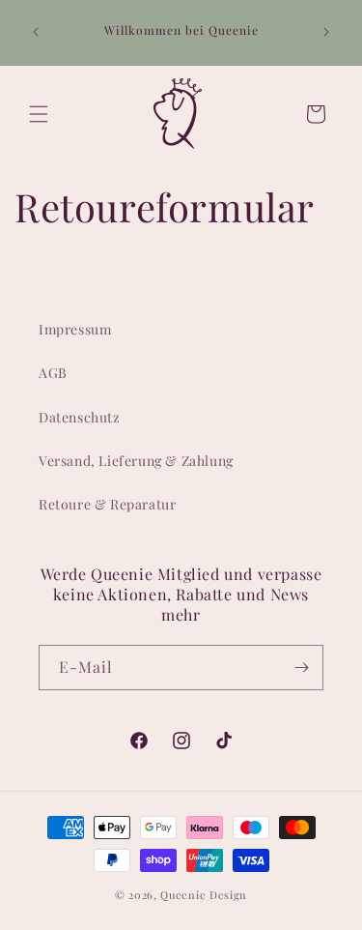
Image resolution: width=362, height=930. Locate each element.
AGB (53, 372)
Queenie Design (203, 894)
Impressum (75, 329)
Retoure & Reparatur (107, 504)
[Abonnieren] (301, 667)
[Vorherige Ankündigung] (35, 32)
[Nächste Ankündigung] (326, 32)
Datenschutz (80, 417)
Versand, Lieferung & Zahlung (136, 460)
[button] (38, 114)
